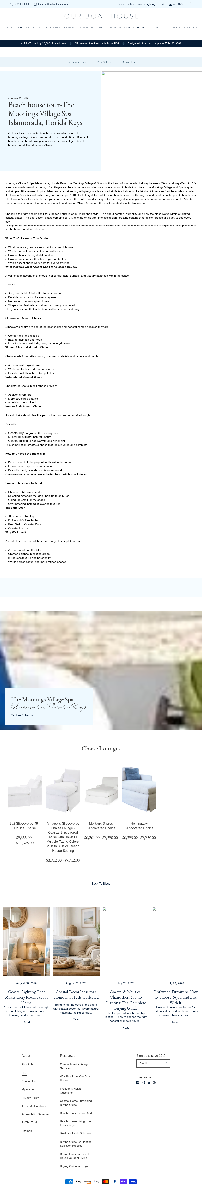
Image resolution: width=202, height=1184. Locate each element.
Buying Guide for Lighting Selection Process (76, 1143)
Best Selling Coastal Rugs (25, 524)
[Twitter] (148, 1083)
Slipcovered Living (60, 27)
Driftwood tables (18, 436)
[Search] (163, 4)
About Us (27, 1064)
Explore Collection (22, 715)
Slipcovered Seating (21, 516)
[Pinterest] (154, 1082)
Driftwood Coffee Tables (23, 520)
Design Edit (129, 62)
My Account (29, 1089)
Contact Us (29, 1081)
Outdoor (173, 27)
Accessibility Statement (36, 1114)
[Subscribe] (166, 1063)
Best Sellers (40, 27)
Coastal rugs (16, 433)
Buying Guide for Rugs (74, 1166)
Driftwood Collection (89, 27)
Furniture (130, 27)
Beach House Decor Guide (76, 1113)
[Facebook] (137, 1082)
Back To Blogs (101, 883)
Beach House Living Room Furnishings (76, 1123)
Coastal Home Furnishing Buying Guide (76, 1102)
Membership (190, 27)
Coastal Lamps (18, 528)
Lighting (113, 27)
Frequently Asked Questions (71, 1090)
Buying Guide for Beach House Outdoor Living (75, 1155)
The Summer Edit (76, 62)
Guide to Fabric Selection (76, 1133)
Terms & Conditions (34, 1106)
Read (26, 1022)
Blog (24, 1072)
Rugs (158, 27)
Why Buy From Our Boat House (75, 1078)
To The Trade (30, 1122)
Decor (146, 27)
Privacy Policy (30, 1097)
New (27, 27)
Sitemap (27, 1130)
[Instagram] (143, 1082)
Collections (12, 27)
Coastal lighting (18, 440)
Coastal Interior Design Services (74, 1066)
